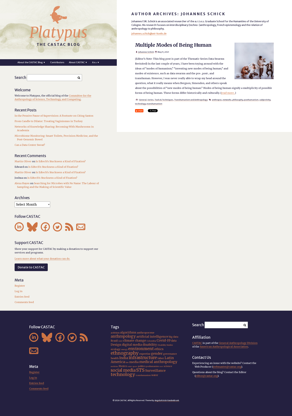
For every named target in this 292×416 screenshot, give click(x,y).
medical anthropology (158, 362)
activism (115, 332)
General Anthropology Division (238, 342)
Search (20, 77)
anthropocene (145, 332)
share (140, 111)
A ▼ (95, 62)
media (134, 362)
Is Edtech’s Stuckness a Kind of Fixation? (61, 161)
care (120, 341)
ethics (158, 349)
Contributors (57, 62)
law (127, 362)
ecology (116, 349)
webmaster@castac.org (227, 366)
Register (20, 285)
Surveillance (155, 371)
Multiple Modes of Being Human (173, 45)
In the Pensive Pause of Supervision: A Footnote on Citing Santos (54, 115)
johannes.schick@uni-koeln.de (149, 33)
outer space (132, 366)
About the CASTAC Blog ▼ (31, 62)
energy (124, 349)
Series (151, 99)
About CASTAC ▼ (78, 62)
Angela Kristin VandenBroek (167, 400)
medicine (114, 366)
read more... (228, 92)
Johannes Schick (146, 52)
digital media (132, 344)
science (168, 366)
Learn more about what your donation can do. (42, 258)
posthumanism (251, 99)
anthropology (123, 336)
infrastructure (143, 357)
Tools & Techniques (164, 99)
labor (161, 358)
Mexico (123, 366)
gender (157, 353)
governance (170, 353)
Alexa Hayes (22, 183)
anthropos (217, 99)
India (123, 358)
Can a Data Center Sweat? (30, 144)
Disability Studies (165, 345)
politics (141, 366)
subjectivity (264, 99)
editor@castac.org (206, 375)
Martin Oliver (23, 161)
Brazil (114, 340)
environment (141, 348)
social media (123, 370)
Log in (18, 291)
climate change (134, 340)
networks (227, 99)
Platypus (58, 32)
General (143, 99)
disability (150, 344)
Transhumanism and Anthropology (191, 99)
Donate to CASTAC (31, 267)
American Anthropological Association (224, 346)
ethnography (125, 353)
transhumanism (154, 103)
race (161, 366)
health (115, 358)
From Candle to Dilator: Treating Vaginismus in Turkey (49, 121)
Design (116, 344)
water (154, 375)
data (173, 340)
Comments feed (24, 302)
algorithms (128, 332)
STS (140, 370)
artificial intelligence (152, 336)
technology (140, 103)
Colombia (151, 341)
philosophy (237, 99)
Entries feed (22, 296)
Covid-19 (163, 340)
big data (173, 336)
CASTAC (197, 342)
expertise (144, 353)
